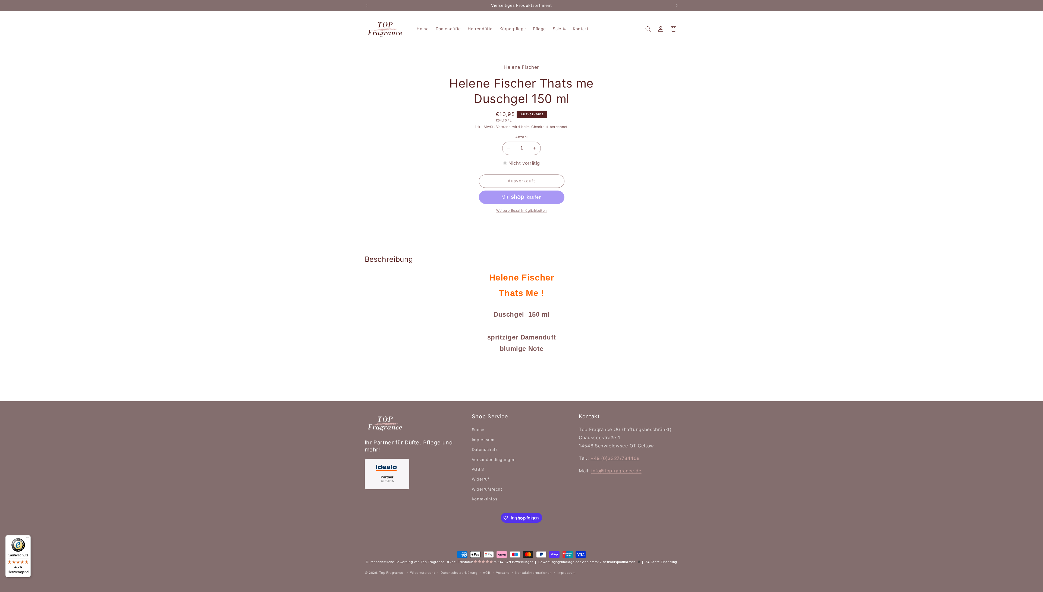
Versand (503, 127)
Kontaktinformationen (533, 573)
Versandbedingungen (494, 459)
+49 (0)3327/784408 (614, 458)
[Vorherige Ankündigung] (366, 5)
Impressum (483, 439)
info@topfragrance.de (616, 470)
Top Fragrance (391, 573)
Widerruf (480, 479)
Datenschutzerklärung (459, 573)
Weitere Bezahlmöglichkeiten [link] (521, 210)
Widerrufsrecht (487, 489)
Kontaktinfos (485, 499)
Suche (478, 429)
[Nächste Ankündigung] (677, 5)
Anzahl (521, 137)
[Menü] (27, 538)
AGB (486, 573)
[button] (648, 29)
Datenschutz (485, 449)
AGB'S (478, 469)
